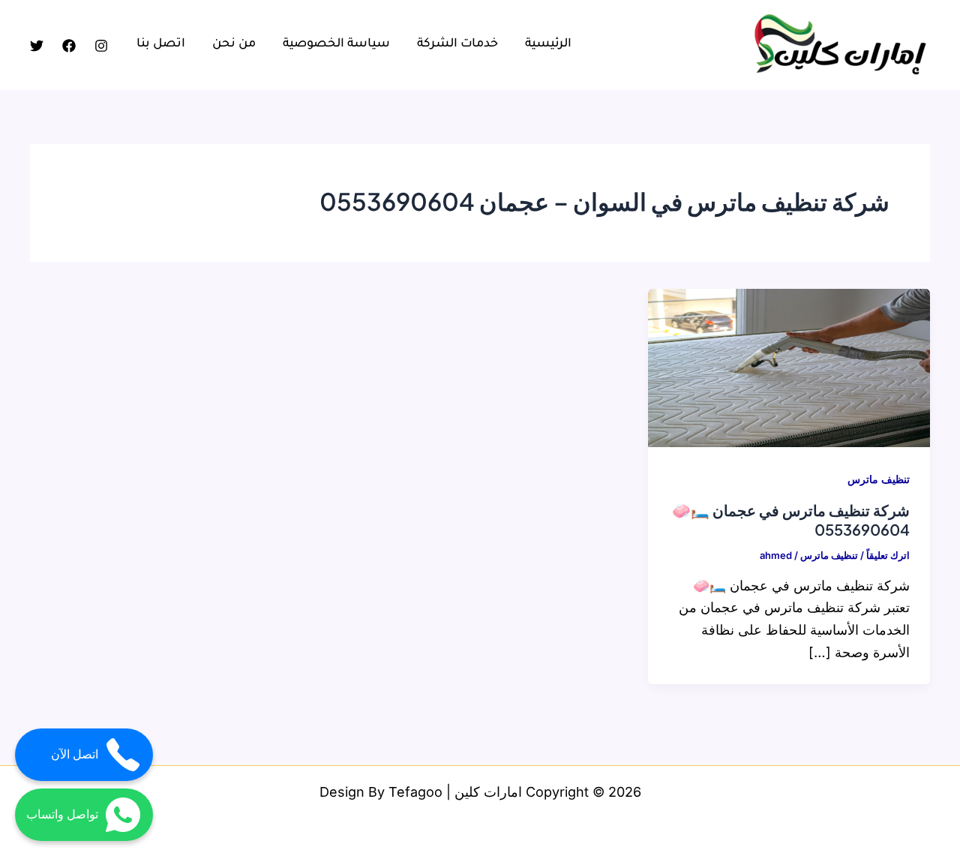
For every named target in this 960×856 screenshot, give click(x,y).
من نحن (234, 44)
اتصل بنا (160, 44)
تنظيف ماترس (879, 479)
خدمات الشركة (457, 44)
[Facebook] (69, 46)
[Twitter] (37, 46)
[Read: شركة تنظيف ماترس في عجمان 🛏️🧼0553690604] (789, 366)
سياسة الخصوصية (336, 44)
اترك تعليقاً (888, 555)
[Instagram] (101, 46)
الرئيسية (548, 44)
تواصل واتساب (62, 814)
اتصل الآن (74, 754)
